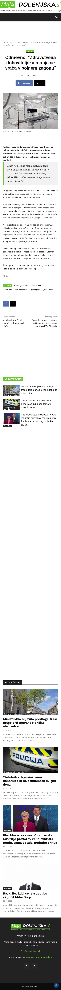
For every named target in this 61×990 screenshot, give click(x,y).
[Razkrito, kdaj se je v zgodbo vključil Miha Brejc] (30, 876)
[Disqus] (30, 549)
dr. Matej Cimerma (21, 285)
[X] (13, 304)
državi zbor (36, 285)
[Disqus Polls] (30, 473)
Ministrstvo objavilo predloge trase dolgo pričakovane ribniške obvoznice (39, 390)
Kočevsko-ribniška (11, 395)
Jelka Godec (48, 290)
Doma (5, 42)
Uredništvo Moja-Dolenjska (30, 935)
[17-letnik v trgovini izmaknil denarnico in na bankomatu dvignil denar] (11, 404)
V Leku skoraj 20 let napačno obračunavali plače (13, 323)
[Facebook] (6, 304)
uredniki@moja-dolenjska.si (39, 957)
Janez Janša (36, 290)
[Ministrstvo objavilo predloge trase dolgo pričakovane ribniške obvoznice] (11, 390)
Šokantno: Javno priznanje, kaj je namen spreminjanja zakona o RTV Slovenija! (45, 323)
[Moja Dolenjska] (30, 6)
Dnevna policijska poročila (10, 408)
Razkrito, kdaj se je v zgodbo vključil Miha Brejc (25, 895)
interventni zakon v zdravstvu (16, 290)
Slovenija (13, 42)
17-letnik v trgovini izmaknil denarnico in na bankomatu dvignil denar (36, 404)
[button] (5, 17)
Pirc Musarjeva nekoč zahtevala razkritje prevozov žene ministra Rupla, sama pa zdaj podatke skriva (30, 838)
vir (38, 197)
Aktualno (7, 426)
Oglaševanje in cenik (30, 951)
